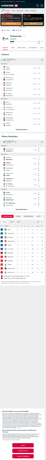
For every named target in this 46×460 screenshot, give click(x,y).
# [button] (1, 226)
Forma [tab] (18, 216)
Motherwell (10, 241)
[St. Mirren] (5, 237)
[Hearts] (5, 245)
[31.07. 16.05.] (26, 41)
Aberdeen (10, 257)
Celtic (9, 229)
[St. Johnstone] (5, 249)
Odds (13, 47)
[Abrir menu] (42, 5)
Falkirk (9, 264)
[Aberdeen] (5, 257)
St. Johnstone (11, 249)
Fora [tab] (18, 222)
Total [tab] (5, 222)
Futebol (7, 30)
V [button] (21, 226)
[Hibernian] (5, 253)
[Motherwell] (5, 241)
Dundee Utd (11, 268)
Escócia (18, 30)
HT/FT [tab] (39, 216)
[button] (42, 41)
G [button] (32, 226)
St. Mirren (10, 237)
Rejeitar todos (23, 450)
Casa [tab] (11, 222)
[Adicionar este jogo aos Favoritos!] (1, 68)
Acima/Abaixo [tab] (28, 216)
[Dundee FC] (5, 233)
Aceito (23, 445)
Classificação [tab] (7, 216)
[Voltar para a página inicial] (11, 5)
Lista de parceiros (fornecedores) (11, 439)
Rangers (10, 261)
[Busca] (37, 5)
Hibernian (10, 253)
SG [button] (38, 226)
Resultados (22, 47)
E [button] (24, 226)
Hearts (9, 245)
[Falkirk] (5, 264)
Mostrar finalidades (23, 456)
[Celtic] (5, 229)
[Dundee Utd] (5, 268)
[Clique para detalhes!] (22, 68)
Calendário (33, 47)
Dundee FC (10, 233)
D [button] (28, 226)
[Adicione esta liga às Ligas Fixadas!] (24, 36)
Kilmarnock (10, 272)
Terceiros (19, 427)
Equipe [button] (6, 226)
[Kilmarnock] (5, 272)
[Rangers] (5, 261)
